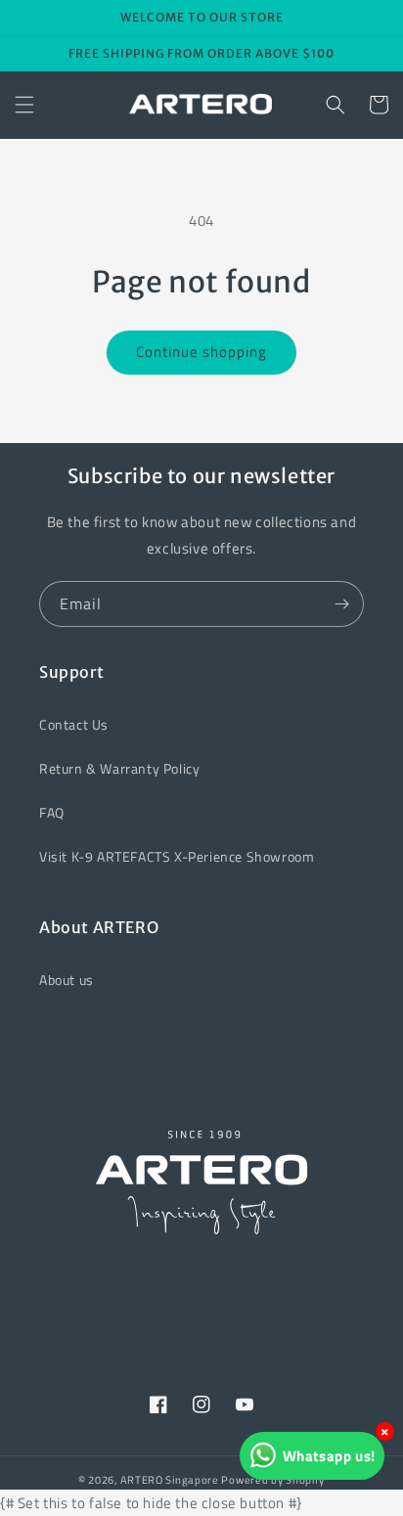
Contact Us (74, 724)
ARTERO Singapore (169, 1480)
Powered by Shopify (273, 1480)
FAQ (52, 812)
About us (66, 979)
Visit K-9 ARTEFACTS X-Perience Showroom (176, 856)
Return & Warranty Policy (119, 768)
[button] (24, 104)
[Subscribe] (341, 604)
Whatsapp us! (329, 1456)
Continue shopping (201, 351)
